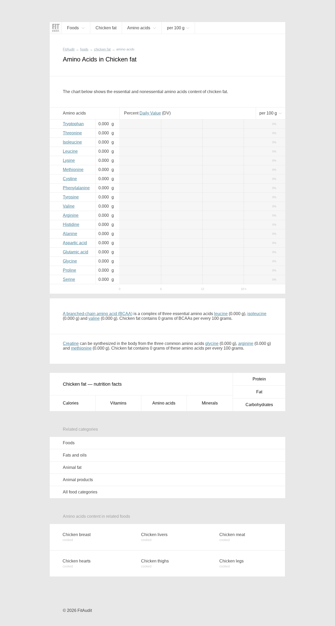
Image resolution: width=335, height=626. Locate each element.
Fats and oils (75, 455)
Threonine (72, 133)
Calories (71, 403)
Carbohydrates (259, 404)
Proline (69, 270)
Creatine (71, 343)
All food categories (80, 492)
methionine (81, 348)
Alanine (70, 233)
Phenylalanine (76, 188)
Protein (259, 379)
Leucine (70, 151)
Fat (259, 392)
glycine (212, 343)
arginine (245, 343)
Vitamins (118, 403)
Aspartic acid (75, 243)
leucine (221, 313)
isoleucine (256, 313)
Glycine (70, 261)
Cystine (70, 179)
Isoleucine (72, 142)
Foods (69, 443)
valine (94, 318)
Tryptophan (73, 124)
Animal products (78, 479)
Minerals (210, 403)
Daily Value (150, 113)
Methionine (73, 169)
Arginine (71, 215)
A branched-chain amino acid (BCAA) (97, 313)
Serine (69, 279)
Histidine (71, 224)
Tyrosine (71, 197)
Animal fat (72, 467)
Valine (69, 206)
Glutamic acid (75, 252)
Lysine (69, 160)
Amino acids (163, 403)
